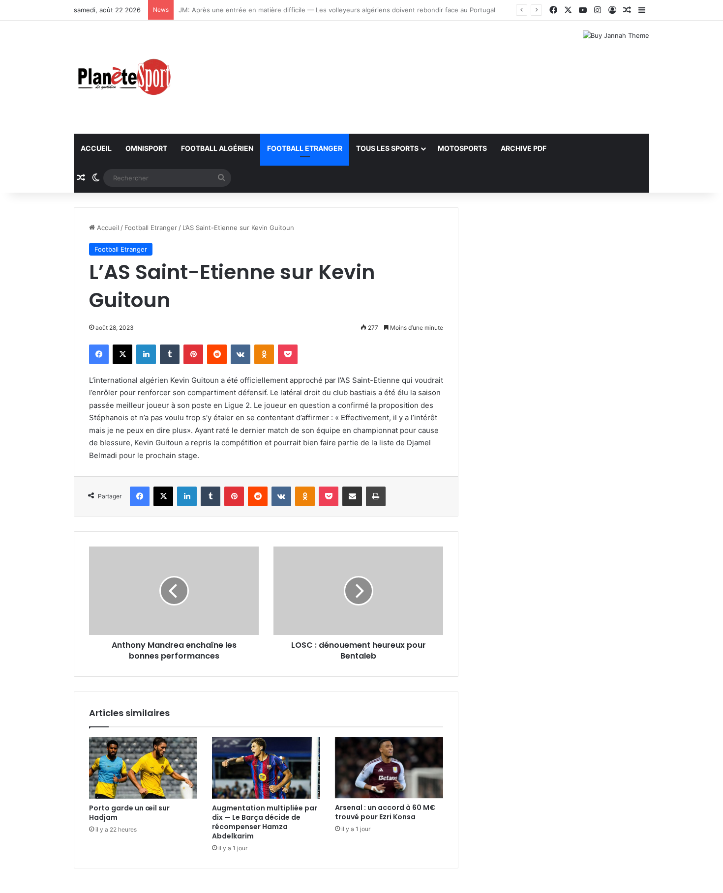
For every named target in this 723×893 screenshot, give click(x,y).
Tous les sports (387, 148)
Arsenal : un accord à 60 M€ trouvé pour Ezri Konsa (385, 812)
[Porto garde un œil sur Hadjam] (143, 767)
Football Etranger (304, 148)
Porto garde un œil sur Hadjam (129, 812)
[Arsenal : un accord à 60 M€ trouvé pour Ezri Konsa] (389, 767)
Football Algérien (217, 148)
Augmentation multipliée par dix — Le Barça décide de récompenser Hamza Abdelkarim (264, 822)
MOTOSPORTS (462, 148)
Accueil (96, 148)
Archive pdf (523, 148)
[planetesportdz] (123, 77)
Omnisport (146, 148)
